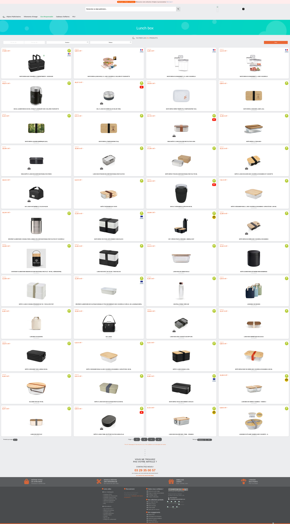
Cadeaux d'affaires (62, 16)
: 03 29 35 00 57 (173, 497)
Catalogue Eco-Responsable (110, 495)
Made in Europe (152, 505)
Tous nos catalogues (109, 502)
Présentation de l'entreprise (154, 516)
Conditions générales (109, 513)
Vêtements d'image (31, 16)
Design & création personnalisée (156, 493)
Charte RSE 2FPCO (153, 522)
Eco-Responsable (47, 16)
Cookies (106, 516)
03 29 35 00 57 (145, 470)
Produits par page (8, 439)
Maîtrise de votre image (154, 491)
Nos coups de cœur (153, 502)
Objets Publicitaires (13, 16)
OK (209, 439)
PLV (73, 16)
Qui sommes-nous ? (108, 508)
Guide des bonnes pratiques (155, 518)
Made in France (152, 503)
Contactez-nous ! (145, 467)
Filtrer (275, 42)
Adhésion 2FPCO (152, 520)
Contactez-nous (107, 511)
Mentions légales (108, 514)
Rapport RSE (151, 514)
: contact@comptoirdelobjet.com (177, 499)
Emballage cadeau (152, 495)
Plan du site (106, 517)
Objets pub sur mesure (153, 509)
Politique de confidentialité (110, 519)
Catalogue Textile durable (110, 497)
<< (151, 439)
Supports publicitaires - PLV (110, 498)
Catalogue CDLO (108, 494)
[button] (67, 42)
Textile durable (151, 507)
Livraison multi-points (153, 496)
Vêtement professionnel (109, 500)
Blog (105, 503)
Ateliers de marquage (109, 510)
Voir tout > (170, 1)
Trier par (195, 439)
